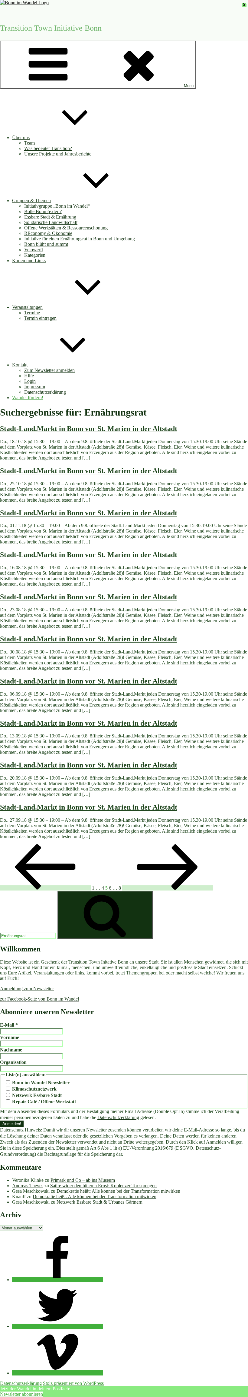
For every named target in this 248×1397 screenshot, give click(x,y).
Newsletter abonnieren (21, 1394)
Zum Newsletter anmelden (49, 370)
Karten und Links (29, 260)
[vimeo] (57, 1372)
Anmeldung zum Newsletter (27, 988)
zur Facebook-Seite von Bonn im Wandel (39, 998)
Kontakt (20, 364)
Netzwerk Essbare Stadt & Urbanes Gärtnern (99, 1202)
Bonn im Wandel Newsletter (40, 1082)
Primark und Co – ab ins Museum (83, 1180)
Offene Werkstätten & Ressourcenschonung (66, 227)
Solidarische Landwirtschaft (50, 222)
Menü (189, 85)
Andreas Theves (27, 1185)
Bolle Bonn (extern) (43, 211)
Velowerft (33, 249)
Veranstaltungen (27, 307)
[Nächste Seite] (167, 888)
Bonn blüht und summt (46, 244)
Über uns (21, 137)
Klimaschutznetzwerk (34, 1088)
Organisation (13, 1062)
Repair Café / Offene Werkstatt (43, 1101)
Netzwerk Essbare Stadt (36, 1095)
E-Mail (9, 1025)
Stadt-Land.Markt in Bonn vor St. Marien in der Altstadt (88, 429)
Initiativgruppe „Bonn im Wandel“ (57, 206)
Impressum (34, 386)
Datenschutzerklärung (45, 392)
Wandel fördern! (27, 397)
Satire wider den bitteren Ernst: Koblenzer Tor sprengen (103, 1185)
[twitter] (57, 1326)
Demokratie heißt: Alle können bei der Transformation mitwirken (118, 1191)
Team (29, 142)
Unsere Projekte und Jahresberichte (57, 153)
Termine (32, 312)
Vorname (9, 1037)
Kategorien (34, 255)
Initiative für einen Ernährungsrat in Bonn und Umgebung (79, 238)
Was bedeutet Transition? (48, 148)
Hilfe (29, 375)
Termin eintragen (40, 318)
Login (30, 381)
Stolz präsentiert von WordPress (73, 1383)
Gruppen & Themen (31, 200)
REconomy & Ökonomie (48, 233)
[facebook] (57, 1279)
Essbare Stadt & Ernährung (50, 216)
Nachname (11, 1049)
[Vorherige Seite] (45, 888)
